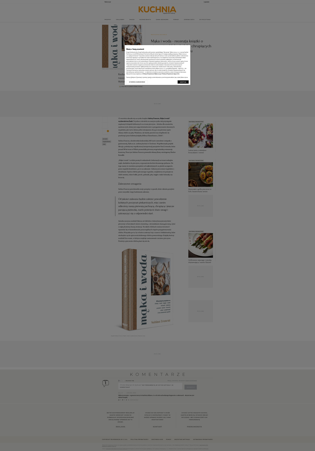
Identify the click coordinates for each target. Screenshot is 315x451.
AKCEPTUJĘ (183, 82)
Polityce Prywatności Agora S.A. (171, 74)
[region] (157, 65)
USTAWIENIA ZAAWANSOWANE (137, 82)
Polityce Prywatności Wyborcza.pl (152, 74)
